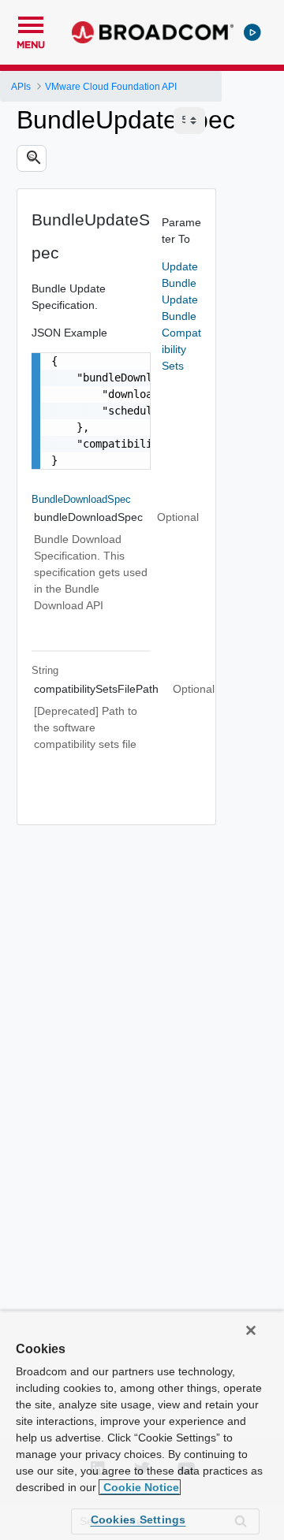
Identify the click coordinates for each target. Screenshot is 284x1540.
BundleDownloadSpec (81, 499)
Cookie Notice (139, 1487)
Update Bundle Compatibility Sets (181, 332)
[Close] (251, 1330)
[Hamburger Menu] (30, 23)
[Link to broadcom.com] (153, 32)
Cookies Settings (138, 1519)
